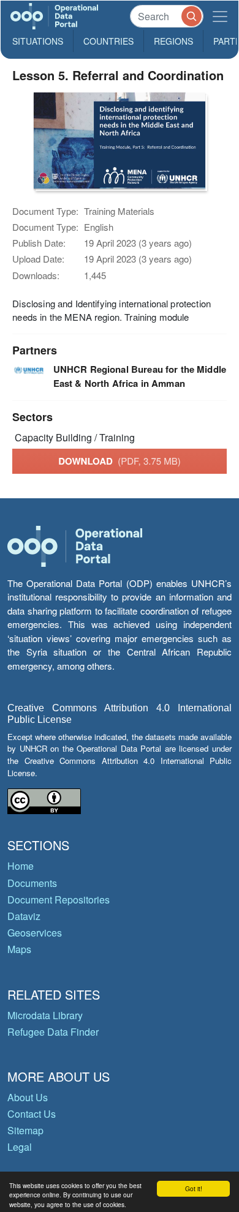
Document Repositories (58, 899)
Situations (37, 41)
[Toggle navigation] (220, 16)
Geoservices (34, 933)
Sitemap (25, 1130)
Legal (19, 1147)
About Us (27, 1097)
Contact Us (31, 1114)
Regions (173, 41)
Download (119, 461)
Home (20, 866)
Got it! (193, 1188)
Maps (19, 949)
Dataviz (23, 916)
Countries (108, 41)
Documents (32, 883)
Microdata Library (45, 1015)
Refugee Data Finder (53, 1032)
